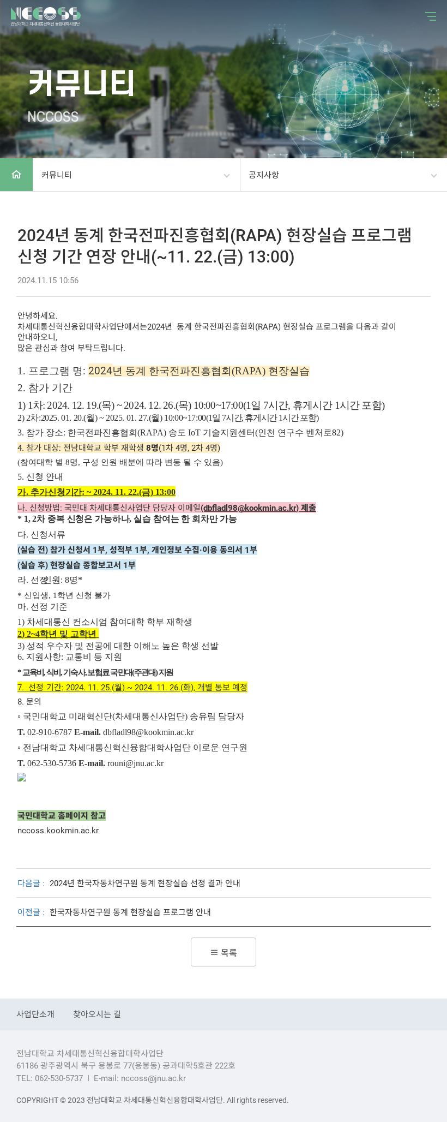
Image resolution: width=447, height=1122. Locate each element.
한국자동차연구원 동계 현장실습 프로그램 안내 (130, 911)
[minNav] (428, 16)
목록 (228, 952)
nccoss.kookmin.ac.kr (58, 830)
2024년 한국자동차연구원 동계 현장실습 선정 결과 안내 (145, 883)
